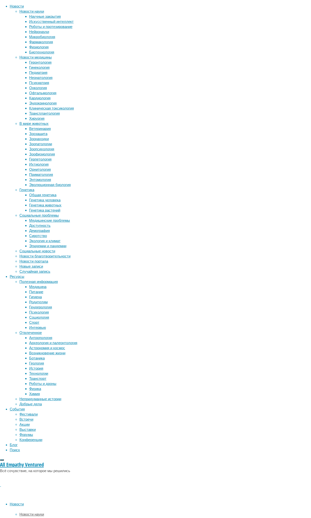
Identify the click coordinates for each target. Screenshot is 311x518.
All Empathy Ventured (22, 464)
